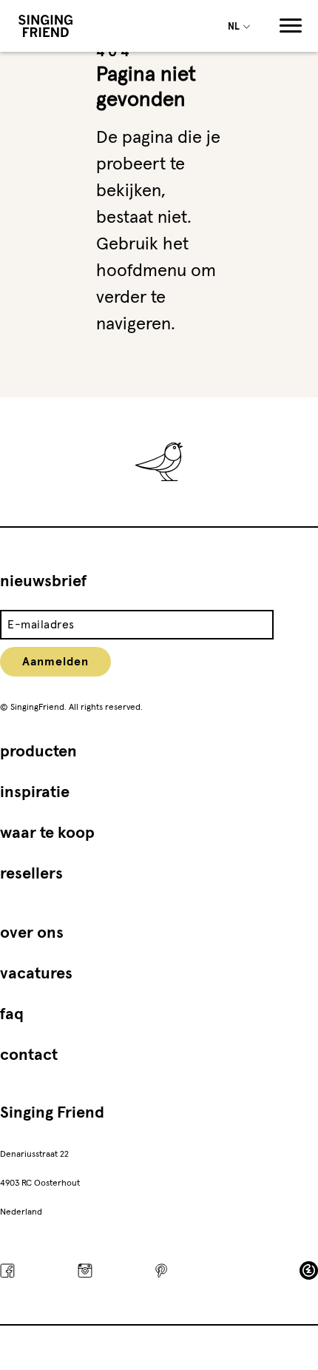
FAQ (12, 1015)
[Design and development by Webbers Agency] (309, 1270)
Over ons (32, 933)
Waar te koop (47, 833)
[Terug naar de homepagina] (45, 25)
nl (235, 27)
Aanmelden (55, 662)
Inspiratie (35, 793)
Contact (29, 1055)
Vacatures (36, 974)
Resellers (31, 874)
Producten (38, 752)
